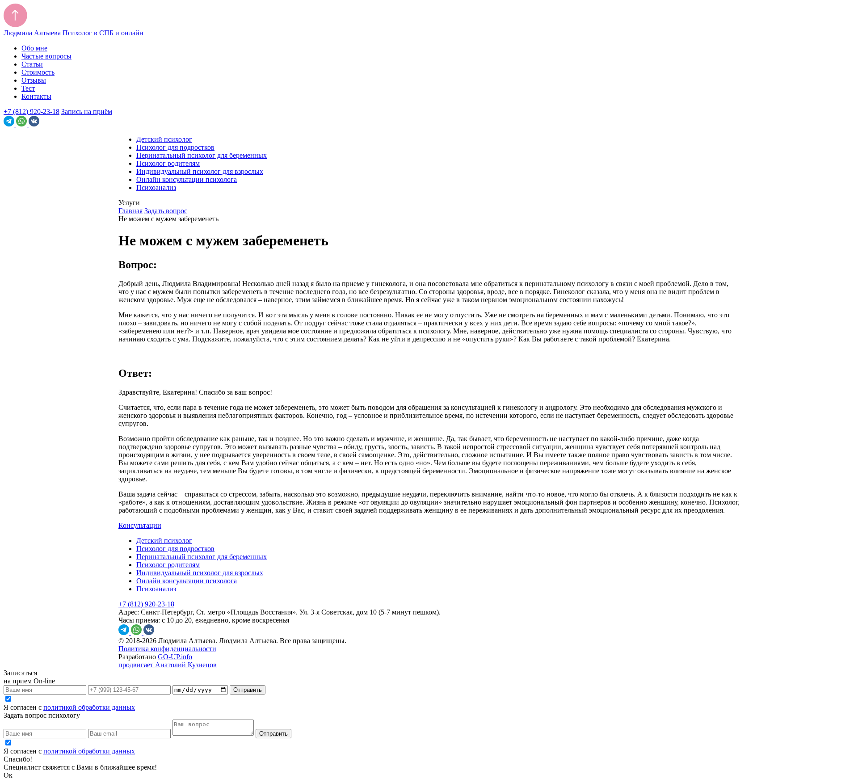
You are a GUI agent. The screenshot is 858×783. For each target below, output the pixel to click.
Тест (28, 88)
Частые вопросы (46, 56)
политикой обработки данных (89, 707)
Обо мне (34, 48)
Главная (130, 211)
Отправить (247, 689)
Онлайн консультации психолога (186, 179)
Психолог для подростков (175, 147)
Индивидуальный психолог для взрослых (199, 171)
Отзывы (33, 80)
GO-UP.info (175, 657)
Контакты (36, 96)
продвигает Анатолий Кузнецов (167, 665)
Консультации (139, 525)
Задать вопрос (165, 211)
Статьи (32, 64)
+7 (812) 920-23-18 (31, 111)
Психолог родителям (168, 163)
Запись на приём (86, 111)
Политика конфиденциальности (167, 648)
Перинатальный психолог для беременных (201, 155)
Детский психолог (164, 139)
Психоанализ (156, 187)
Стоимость (38, 72)
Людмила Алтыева (73, 33)
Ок (8, 775)
